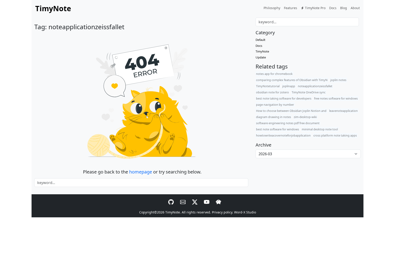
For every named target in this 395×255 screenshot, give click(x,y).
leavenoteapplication (343, 111)
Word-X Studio (245, 212)
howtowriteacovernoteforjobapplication (283, 135)
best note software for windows (277, 129)
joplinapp (288, 86)
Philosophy (272, 8)
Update (261, 57)
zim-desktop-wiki (305, 117)
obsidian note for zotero (272, 92)
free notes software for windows (336, 98)
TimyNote (262, 51)
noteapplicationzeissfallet (315, 86)
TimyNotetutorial (268, 86)
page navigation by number (275, 105)
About (355, 8)
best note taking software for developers (283, 98)
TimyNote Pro (315, 8)
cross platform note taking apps (335, 135)
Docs (332, 8)
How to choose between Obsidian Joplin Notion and (291, 111)
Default (260, 40)
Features (290, 8)
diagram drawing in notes (273, 117)
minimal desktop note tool (320, 129)
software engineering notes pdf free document (288, 123)
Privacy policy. (222, 212)
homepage (140, 172)
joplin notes (338, 80)
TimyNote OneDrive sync (309, 92)
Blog (343, 8)
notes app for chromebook (274, 74)
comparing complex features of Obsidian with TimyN (292, 80)
